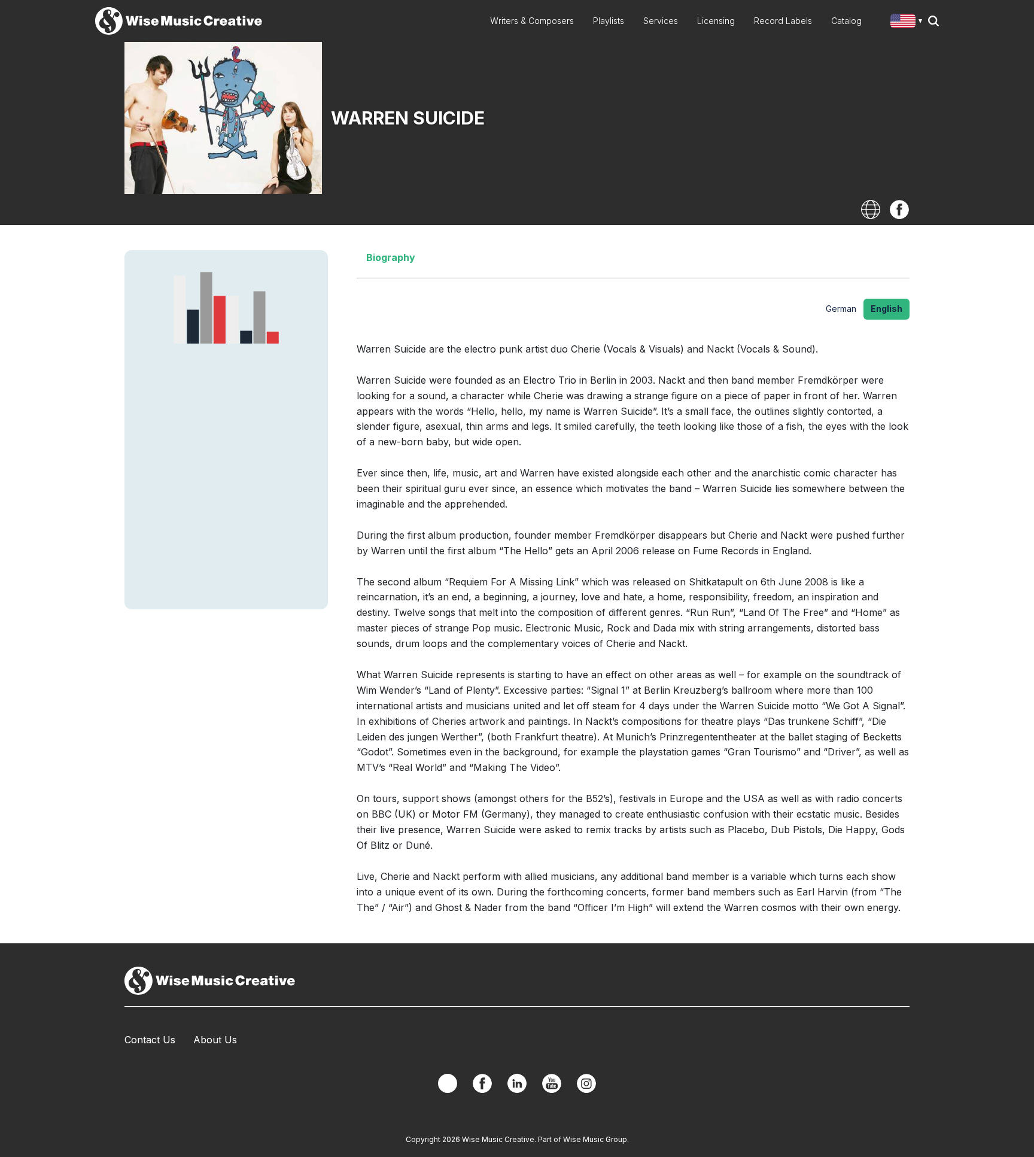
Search (933, 21)
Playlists (608, 21)
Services (660, 21)
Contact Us (149, 1040)
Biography (390, 257)
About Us (215, 1040)
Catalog (846, 21)
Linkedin (517, 1083)
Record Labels (783, 21)
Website (870, 209)
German (841, 308)
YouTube (551, 1083)
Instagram (586, 1083)
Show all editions (908, 22)
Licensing (716, 21)
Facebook (899, 209)
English (886, 308)
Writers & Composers (532, 21)
